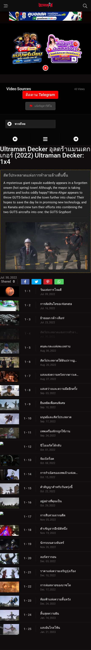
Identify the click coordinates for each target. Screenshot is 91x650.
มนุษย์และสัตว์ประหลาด (56, 417)
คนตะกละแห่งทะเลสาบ (55, 346)
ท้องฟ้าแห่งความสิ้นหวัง (55, 599)
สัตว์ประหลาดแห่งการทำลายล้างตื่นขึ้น (59, 332)
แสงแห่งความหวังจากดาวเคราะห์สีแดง (59, 374)
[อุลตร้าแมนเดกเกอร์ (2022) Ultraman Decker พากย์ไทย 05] (76, 139)
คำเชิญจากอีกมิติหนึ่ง (53, 528)
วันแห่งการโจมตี (51, 289)
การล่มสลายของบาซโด (55, 585)
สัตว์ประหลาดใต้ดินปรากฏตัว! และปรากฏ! (59, 360)
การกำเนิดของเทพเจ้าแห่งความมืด (59, 473)
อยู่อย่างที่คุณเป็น (51, 501)
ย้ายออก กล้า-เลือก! (52, 318)
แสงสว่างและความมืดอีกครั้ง (58, 388)
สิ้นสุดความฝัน (49, 613)
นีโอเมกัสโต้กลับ (50, 445)
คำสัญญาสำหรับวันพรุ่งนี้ (56, 487)
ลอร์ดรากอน (48, 557)
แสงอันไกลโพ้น (50, 627)
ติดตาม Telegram (40, 94)
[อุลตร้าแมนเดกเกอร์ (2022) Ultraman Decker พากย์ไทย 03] (15, 139)
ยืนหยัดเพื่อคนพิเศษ (52, 403)
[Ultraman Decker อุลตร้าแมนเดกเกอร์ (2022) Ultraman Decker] (45, 139)
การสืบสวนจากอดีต (52, 515)
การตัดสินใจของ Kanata (56, 304)
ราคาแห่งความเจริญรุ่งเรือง (58, 571)
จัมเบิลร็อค (47, 458)
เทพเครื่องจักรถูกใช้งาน (55, 431)
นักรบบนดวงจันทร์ (52, 542)
